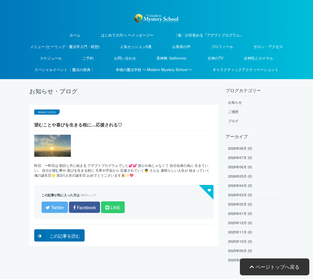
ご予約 (87, 58)
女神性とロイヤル (258, 58)
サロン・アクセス (268, 46)
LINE (114, 207)
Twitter (57, 207)
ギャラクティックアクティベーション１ (245, 69)
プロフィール (222, 46)
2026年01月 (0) (240, 213)
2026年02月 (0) (240, 204)
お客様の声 (181, 46)
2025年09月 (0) (240, 250)
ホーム (74, 34)
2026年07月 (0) (240, 157)
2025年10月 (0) (240, 241)
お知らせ (235, 102)
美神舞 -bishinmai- (171, 58)
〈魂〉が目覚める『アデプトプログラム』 (209, 34)
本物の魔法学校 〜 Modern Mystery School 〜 (154, 69)
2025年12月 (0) (240, 222)
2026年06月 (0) (240, 166)
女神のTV (215, 58)
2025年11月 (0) (240, 232)
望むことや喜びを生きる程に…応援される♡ (78, 124)
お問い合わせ (125, 58)
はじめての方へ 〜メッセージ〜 (127, 34)
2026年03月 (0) (240, 194)
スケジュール (51, 58)
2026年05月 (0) (240, 176)
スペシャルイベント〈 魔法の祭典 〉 (64, 69)
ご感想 (233, 111)
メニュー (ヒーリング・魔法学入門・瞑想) (65, 46)
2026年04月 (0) (240, 185)
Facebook (86, 207)
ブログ (233, 120)
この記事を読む (64, 235)
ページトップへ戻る (277, 266)
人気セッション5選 (136, 46)
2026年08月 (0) (240, 148)
